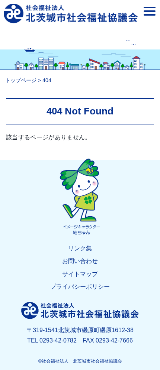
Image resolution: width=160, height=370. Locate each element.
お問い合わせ (80, 261)
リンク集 (80, 248)
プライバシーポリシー (80, 286)
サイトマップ (80, 274)
